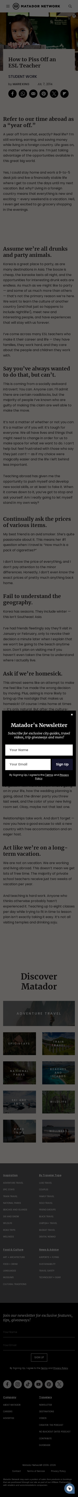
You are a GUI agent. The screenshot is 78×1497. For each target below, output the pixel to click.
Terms (49, 775)
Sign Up (62, 764)
